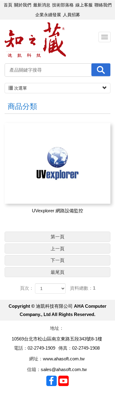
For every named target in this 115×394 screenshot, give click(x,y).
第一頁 (57, 236)
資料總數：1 (82, 288)
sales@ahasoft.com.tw (64, 369)
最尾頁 (57, 272)
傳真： (65, 348)
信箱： (34, 369)
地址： (57, 328)
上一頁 (57, 248)
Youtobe (63, 381)
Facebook (51, 381)
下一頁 (57, 260)
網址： (36, 358)
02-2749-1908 (86, 348)
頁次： (27, 288)
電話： (21, 348)
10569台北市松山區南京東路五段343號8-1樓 (57, 338)
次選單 (20, 88)
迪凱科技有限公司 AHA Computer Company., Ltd (35, 40)
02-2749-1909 (41, 348)
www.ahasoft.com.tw (64, 358)
